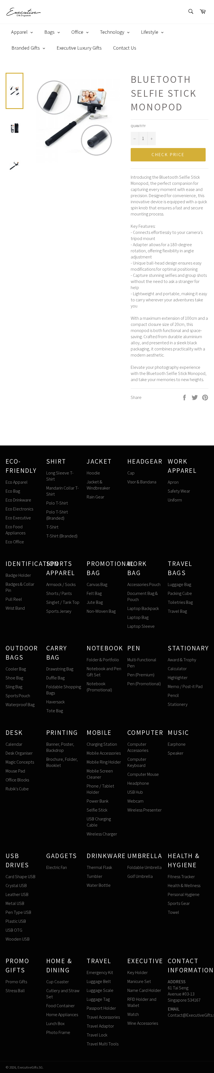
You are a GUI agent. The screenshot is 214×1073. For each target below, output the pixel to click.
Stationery (178, 704)
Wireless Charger (102, 834)
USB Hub (135, 792)
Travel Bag (177, 611)
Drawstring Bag (59, 669)
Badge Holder (18, 575)
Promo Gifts (16, 982)
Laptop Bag (138, 617)
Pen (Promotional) (144, 684)
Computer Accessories (137, 747)
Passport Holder (101, 1008)
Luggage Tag (98, 999)
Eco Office (15, 542)
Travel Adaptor (100, 1026)
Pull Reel (14, 599)
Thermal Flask (99, 867)
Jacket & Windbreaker (98, 485)
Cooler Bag (16, 669)
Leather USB (17, 894)
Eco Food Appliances (15, 530)
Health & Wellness (184, 885)
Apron (173, 482)
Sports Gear (179, 903)
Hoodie (93, 473)
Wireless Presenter (144, 810)
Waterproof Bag (20, 705)
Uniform (175, 500)
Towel (173, 912)
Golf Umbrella (140, 876)
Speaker (175, 753)
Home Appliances (62, 1015)
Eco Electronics (19, 509)
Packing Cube (180, 593)
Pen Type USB (18, 912)
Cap (131, 473)
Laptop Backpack (143, 608)
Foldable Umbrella (144, 867)
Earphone (177, 744)
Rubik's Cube (17, 789)
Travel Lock (97, 1035)
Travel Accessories (103, 1017)
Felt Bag (94, 593)
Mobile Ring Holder (104, 762)
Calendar (14, 744)
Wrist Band (15, 608)
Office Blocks (17, 780)
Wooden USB (18, 939)
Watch (133, 1014)
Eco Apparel (17, 482)
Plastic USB (16, 921)
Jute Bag (95, 602)
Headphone (138, 783)
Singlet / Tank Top (62, 602)
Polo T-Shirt (57, 503)
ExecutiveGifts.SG (30, 1067)
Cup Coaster (57, 982)
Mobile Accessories (104, 753)
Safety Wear (179, 491)
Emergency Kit (100, 972)
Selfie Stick (97, 810)
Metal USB (15, 903)
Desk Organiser (19, 753)
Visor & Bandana (141, 482)
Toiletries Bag (180, 602)
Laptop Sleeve (141, 626)
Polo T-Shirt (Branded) (57, 515)
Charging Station (102, 744)
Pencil (173, 695)
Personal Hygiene (184, 894)
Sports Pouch (18, 696)
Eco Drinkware (18, 500)
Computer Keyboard (136, 762)
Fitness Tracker (181, 877)
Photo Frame (58, 1032)
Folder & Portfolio (103, 660)
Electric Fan (56, 867)
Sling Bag (14, 687)
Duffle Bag (55, 678)
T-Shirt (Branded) (61, 536)
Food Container (60, 1006)
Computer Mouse (143, 774)
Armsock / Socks (61, 584)
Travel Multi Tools (102, 1044)
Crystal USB (16, 885)
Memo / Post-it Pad (185, 686)
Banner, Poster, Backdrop (60, 747)
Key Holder (137, 972)
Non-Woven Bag (101, 611)
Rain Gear (95, 497)
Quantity (138, 126)
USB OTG (14, 930)
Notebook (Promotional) (99, 687)
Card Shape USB (20, 877)
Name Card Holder (144, 990)
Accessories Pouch (143, 584)
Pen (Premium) (140, 675)
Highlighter (178, 677)
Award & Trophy (182, 660)
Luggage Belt (99, 981)
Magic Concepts (20, 762)
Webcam (135, 801)
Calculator (177, 669)
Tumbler (94, 876)
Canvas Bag (97, 584)
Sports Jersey (58, 611)
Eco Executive (18, 518)
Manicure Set (139, 981)
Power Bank (97, 801)
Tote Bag (54, 711)
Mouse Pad (15, 771)
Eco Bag (13, 491)
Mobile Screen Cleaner (100, 774)
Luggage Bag (179, 584)
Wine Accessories (142, 1023)
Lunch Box (55, 1023)
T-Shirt (52, 527)
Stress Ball (15, 991)
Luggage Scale (100, 990)
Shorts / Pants (59, 593)
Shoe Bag (14, 678)
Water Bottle (99, 885)
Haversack (55, 702)
